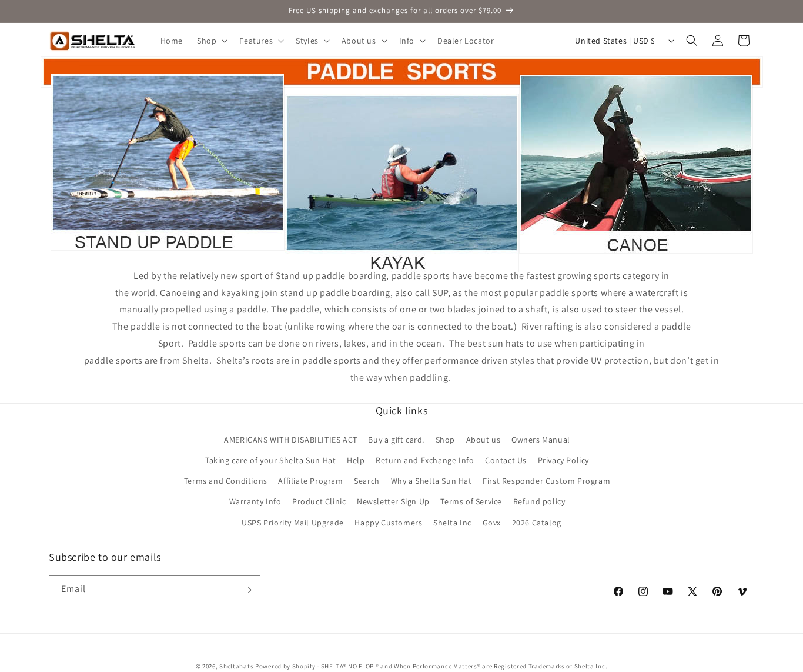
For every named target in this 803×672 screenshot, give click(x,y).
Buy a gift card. (396, 439)
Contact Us (506, 460)
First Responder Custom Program (546, 480)
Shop (445, 439)
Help (355, 460)
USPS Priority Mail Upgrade (293, 522)
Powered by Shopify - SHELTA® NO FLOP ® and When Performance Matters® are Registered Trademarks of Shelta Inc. (431, 666)
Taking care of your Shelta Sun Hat (270, 460)
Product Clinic (319, 501)
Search (367, 480)
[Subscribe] (247, 590)
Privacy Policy (563, 460)
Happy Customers (388, 522)
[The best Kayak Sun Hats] (402, 249)
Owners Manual (540, 439)
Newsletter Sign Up (393, 501)
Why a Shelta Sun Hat (431, 480)
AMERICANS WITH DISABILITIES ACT (290, 439)
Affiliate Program (310, 480)
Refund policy (539, 501)
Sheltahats (236, 666)
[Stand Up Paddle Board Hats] (168, 249)
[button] (211, 40)
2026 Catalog (536, 522)
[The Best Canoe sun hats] (636, 249)
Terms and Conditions (225, 480)
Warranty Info (255, 501)
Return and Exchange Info (425, 460)
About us (483, 439)
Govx (492, 522)
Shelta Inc (452, 522)
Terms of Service (471, 501)
